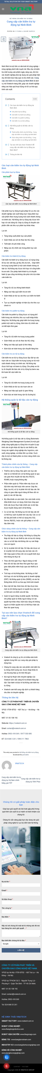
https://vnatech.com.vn (18, 723)
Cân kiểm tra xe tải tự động (20, 121)
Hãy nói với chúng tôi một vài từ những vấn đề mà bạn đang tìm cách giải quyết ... (21, 927)
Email (4, 890)
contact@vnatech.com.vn (16, 728)
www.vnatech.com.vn (25, 1021)
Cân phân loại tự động (19, 112)
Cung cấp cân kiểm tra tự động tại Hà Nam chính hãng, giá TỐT (11, 780)
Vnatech (32, 31)
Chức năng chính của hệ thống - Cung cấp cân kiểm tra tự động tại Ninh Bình (24, 139)
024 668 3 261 (10, 739)
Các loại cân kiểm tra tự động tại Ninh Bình (22, 106)
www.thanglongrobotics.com (13, 1029)
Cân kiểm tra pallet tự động (21, 118)
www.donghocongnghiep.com (13, 1053)
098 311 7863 (23, 739)
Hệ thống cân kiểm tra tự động (21, 18)
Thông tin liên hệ (16, 154)
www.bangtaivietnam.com (21, 1039)
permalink (25, 755)
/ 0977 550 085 (25, 734)
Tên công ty (7, 908)
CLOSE (35, 99)
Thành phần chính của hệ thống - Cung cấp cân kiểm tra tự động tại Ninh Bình (24, 133)
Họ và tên (6, 882)
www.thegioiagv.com (28, 1034)
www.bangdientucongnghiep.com (27, 1045)
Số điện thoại (7, 899)
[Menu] (3, 9)
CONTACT (17, 1066)
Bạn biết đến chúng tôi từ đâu (14, 941)
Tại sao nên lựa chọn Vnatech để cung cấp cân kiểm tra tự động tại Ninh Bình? (22, 147)
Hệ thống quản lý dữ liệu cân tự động (21, 127)
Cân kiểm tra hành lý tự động (21, 115)
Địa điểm (6, 917)
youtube (25, 1066)
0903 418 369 (13, 734)
